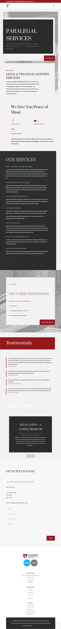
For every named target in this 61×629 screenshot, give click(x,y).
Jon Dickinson (25, 433)
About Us (30, 595)
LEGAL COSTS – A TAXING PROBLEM (30, 426)
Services (30, 590)
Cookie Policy (30, 608)
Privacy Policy (30, 605)
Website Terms (30, 610)
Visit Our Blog (30, 456)
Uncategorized (26, 435)
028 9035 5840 (10, 487)
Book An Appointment (47, 322)
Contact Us (30, 598)
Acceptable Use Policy (30, 612)
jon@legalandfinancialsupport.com (19, 301)
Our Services (49, 58)
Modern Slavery (30, 614)
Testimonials (30, 592)
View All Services (11, 261)
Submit (51, 538)
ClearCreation (35, 625)
